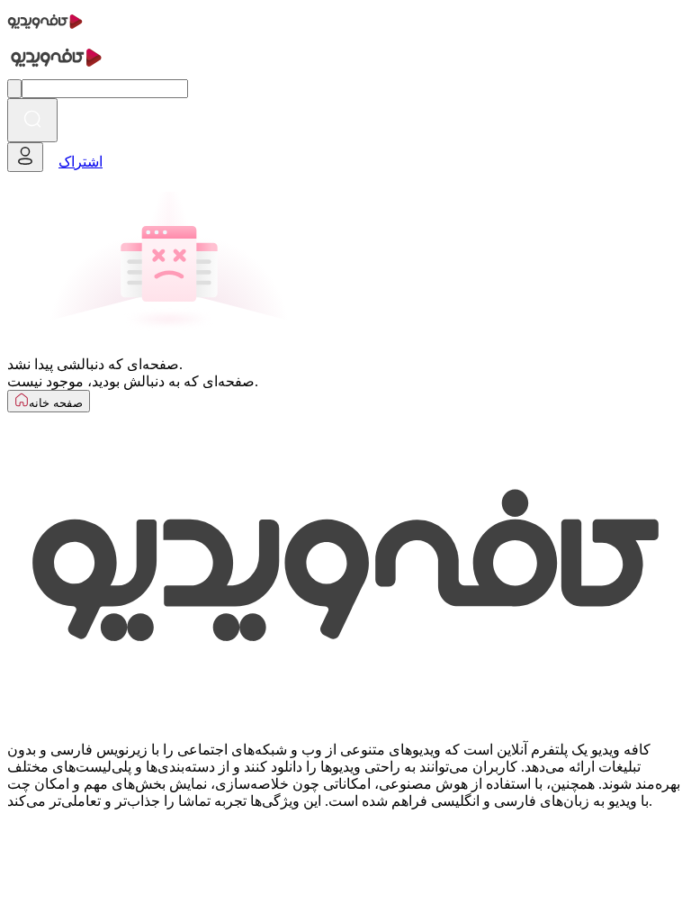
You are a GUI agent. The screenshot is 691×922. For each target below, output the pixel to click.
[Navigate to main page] (45, 31)
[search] (32, 120)
